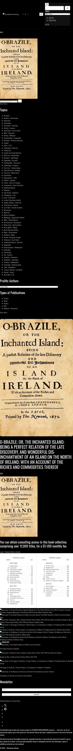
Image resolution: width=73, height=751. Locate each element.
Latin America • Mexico (11, 205)
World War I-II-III (9, 275)
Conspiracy (7, 150)
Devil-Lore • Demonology (11, 155)
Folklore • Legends (9, 180)
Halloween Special (9, 188)
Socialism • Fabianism (10, 257)
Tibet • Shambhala (9, 267)
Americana (7, 120)
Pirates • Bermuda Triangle (12, 237)
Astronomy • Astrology (11, 125)
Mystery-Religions (9, 215)
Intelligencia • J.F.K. (9, 195)
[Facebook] (1, 37)
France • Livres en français (12, 183)
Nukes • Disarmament (10, 232)
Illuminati (7, 190)
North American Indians (11, 230)
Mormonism (7, 210)
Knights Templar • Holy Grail (12, 202)
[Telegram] (8, 37)
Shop (50, 612)
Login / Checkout (5, 552)
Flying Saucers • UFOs (10, 178)
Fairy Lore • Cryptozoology (12, 168)
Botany (6, 303)
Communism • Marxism (11, 148)
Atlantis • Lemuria (9, 128)
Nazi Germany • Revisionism (12, 222)
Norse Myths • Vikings (10, 227)
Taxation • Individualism (11, 262)
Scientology (7, 252)
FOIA (5, 306)
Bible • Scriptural (9, 133)
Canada (6, 143)
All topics (7, 115)
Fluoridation (7, 175)
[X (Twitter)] (3, 37)
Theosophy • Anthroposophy (12, 265)
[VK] (6, 37)
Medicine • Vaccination (11, 308)
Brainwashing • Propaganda (12, 138)
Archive (2, 701)
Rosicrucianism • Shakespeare (13, 247)
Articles (6, 298)
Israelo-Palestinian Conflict (12, 200)
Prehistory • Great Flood (11, 240)
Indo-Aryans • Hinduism (11, 193)
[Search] (67, 8)
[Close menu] (47, 4)
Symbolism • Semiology (11, 260)
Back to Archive (15, 552)
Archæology (7, 123)
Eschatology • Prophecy (11, 165)
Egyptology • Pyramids (11, 160)
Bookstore (8, 701)
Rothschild (7, 250)
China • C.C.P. (8, 145)
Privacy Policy (16, 701)
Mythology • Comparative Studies (14, 217)
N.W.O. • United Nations (11, 220)
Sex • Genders (8, 255)
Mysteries (7, 212)
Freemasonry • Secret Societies (13, 185)
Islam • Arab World (9, 197)
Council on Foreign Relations (12, 153)
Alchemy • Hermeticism (11, 118)
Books (6, 301)
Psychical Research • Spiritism (13, 242)
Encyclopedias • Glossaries (12, 163)
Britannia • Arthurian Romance (13, 140)
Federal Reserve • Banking (12, 170)
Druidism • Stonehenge (11, 158)
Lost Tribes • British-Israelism (13, 207)
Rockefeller (7, 245)
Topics (47, 11)
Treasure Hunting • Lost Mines (13, 270)
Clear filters (3, 104)
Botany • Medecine (9, 135)
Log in (47, 24)
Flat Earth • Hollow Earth (11, 173)
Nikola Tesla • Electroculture (12, 225)
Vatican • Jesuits (9, 272)
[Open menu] (41, 14)
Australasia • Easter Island (12, 130)
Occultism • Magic (9, 235)
